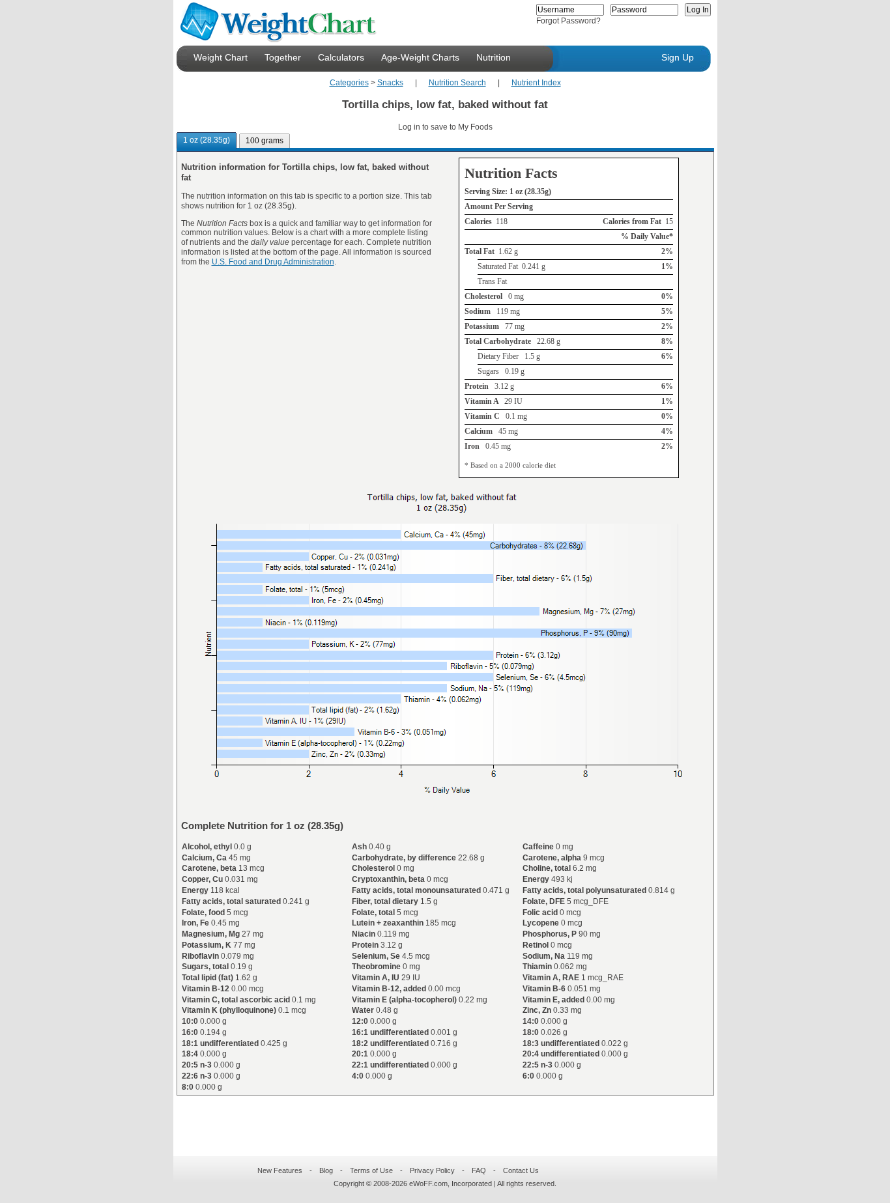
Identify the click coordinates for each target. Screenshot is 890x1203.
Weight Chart (221, 57)
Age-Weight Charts (420, 57)
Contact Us (521, 1170)
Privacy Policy (432, 1170)
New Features (279, 1170)
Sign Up (677, 57)
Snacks (390, 82)
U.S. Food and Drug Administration (273, 261)
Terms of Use (371, 1170)
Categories (349, 82)
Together (283, 57)
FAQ (479, 1170)
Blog (326, 1170)
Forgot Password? (568, 20)
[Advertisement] (434, 1117)
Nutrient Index (536, 82)
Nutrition (493, 57)
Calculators (341, 57)
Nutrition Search (457, 82)
